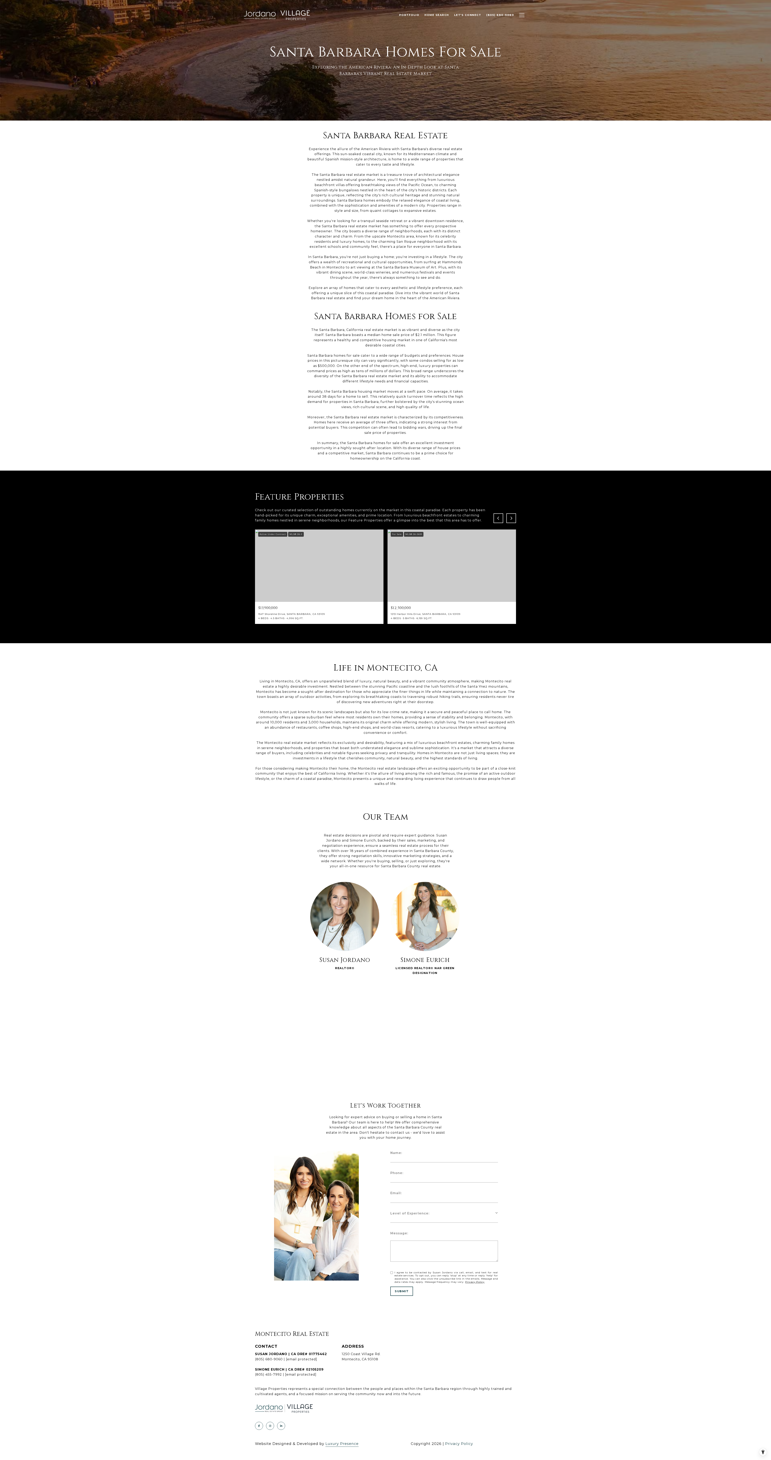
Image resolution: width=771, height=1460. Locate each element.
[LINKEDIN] (281, 1426)
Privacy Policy (474, 1281)
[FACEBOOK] (259, 1426)
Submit (402, 1291)
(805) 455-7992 (268, 1374)
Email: (396, 1193)
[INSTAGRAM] (270, 1426)
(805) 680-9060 (269, 1359)
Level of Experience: (409, 1213)
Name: (396, 1153)
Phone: (396, 1173)
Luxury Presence (342, 1444)
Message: (399, 1233)
